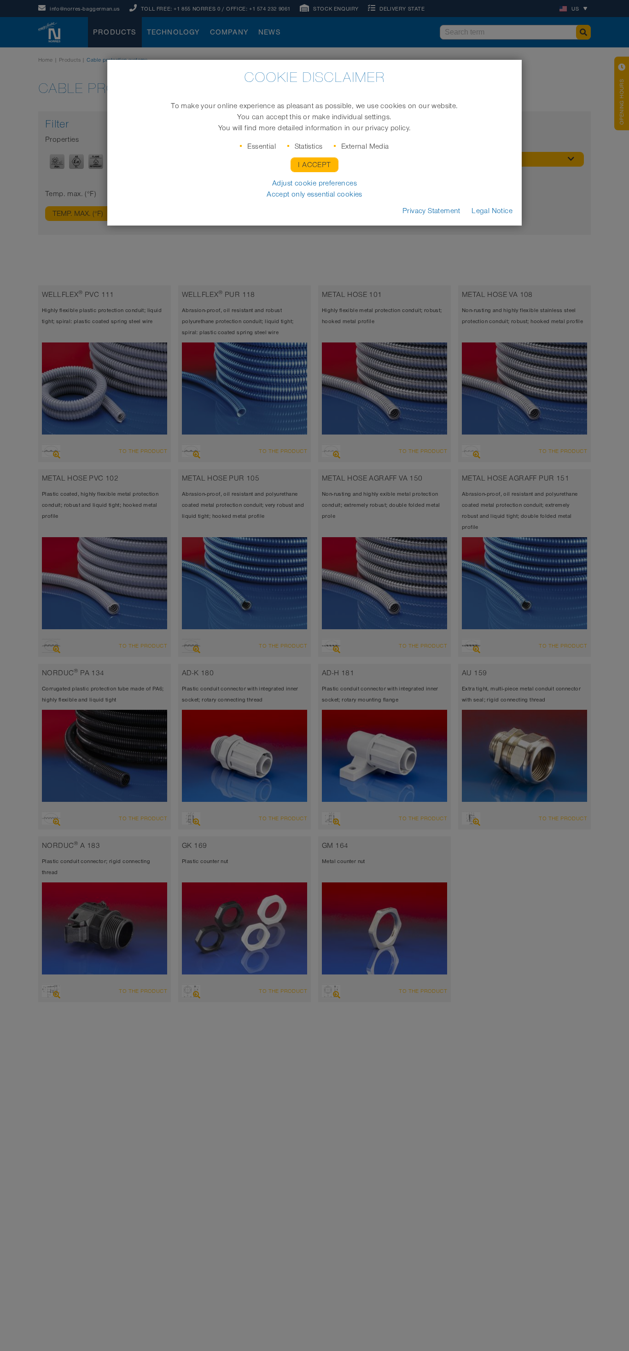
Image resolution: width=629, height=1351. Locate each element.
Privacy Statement (431, 211)
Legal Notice (492, 211)
